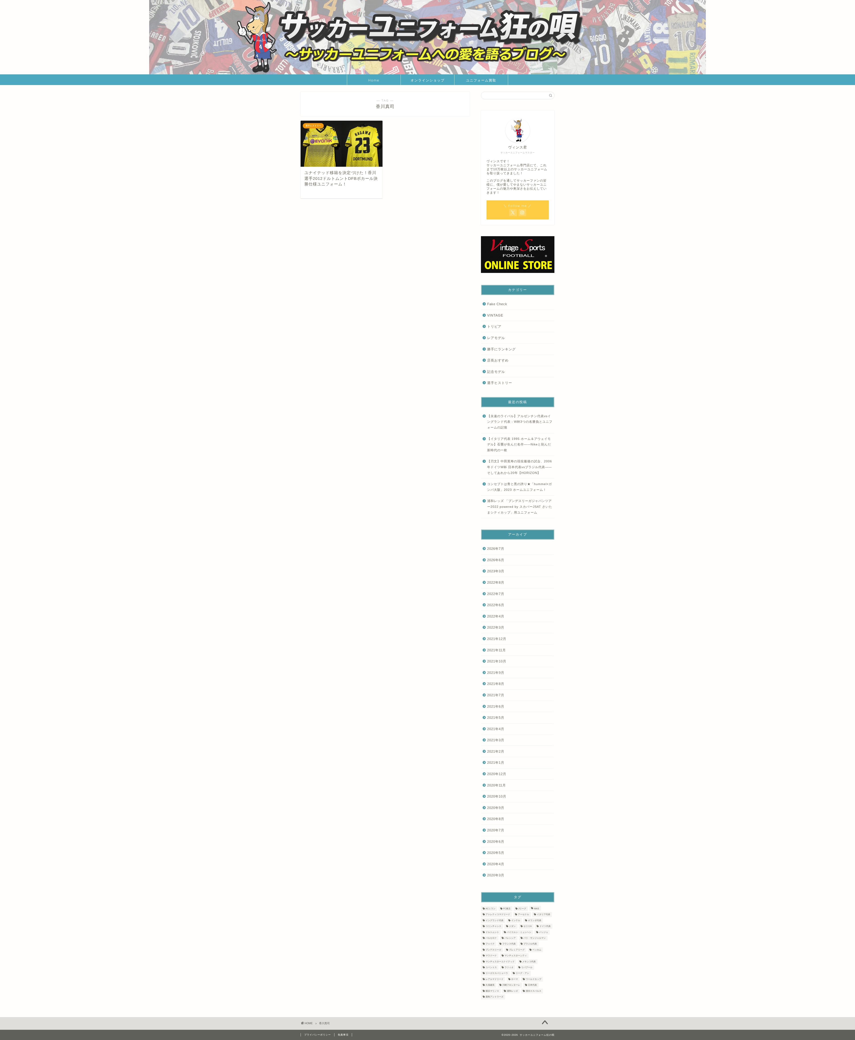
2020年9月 (495, 808)
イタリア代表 (543, 914)
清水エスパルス (533, 991)
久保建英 (490, 985)
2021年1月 (495, 762)
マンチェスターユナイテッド (500, 961)
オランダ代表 (534, 920)
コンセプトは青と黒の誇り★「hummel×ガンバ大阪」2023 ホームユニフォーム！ (519, 487)
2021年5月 (495, 717)
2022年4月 (495, 616)
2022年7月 (495, 594)
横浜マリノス (492, 991)
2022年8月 (495, 582)
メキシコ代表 (529, 961)
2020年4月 (495, 864)
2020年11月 (496, 785)
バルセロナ (491, 938)
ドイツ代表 (545, 926)
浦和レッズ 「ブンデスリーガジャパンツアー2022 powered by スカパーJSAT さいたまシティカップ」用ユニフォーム (519, 506)
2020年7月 (495, 830)
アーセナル (523, 914)
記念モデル (496, 372)
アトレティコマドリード (498, 914)
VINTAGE (495, 315)
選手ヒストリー (499, 383)
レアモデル (496, 338)
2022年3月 (495, 627)
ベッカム (536, 950)
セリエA (527, 926)
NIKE (536, 908)
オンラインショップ (428, 80)
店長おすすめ (498, 360)
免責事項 (343, 1034)
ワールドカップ (533, 979)
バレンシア (510, 938)
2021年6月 (495, 706)
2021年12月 (496, 639)
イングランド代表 (494, 920)
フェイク (490, 944)
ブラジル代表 (530, 944)
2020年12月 (496, 774)
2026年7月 (495, 548)
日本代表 (532, 985)
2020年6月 (495, 841)
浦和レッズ (512, 991)
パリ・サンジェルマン (534, 938)
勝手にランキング (501, 349)
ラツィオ (509, 967)
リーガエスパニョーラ (497, 973)
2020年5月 (495, 853)
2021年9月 (495, 672)
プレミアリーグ (517, 950)
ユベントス (491, 967)
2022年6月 (495, 605)
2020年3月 (495, 875)
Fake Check (497, 304)
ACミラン (490, 908)
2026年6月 (495, 560)
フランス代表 (509, 944)
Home (373, 80)
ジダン (512, 926)
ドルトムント (492, 932)
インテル (515, 920)
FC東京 (507, 908)
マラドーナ (491, 956)
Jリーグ (522, 908)
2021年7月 (495, 695)
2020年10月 (496, 796)
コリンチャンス (493, 926)
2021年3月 (495, 740)
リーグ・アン (522, 973)
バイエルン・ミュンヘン (519, 932)
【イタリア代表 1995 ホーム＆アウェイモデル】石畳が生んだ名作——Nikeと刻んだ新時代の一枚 (519, 444)
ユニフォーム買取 (481, 80)
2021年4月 (495, 729)
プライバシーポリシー (317, 1034)
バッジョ (543, 932)
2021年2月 (495, 751)
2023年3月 (495, 571)
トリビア (494, 326)
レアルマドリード (494, 979)
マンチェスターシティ (516, 956)
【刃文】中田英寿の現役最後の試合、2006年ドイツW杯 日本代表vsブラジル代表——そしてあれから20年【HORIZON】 (519, 467)
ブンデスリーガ (493, 950)
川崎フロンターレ (511, 985)
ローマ (514, 979)
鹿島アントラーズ (494, 997)
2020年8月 (495, 819)
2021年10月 (496, 661)
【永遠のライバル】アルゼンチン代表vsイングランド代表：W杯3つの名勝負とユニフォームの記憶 (519, 421)
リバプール (526, 967)
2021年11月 (496, 650)
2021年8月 (495, 684)
